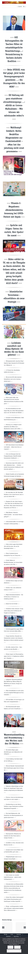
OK (10, 947)
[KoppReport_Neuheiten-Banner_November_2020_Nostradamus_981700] (14, 773)
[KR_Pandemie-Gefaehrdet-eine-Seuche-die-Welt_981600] (14, 820)
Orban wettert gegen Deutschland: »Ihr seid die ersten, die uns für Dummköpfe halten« (13, 546)
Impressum (18, 934)
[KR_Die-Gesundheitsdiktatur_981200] (14, 616)
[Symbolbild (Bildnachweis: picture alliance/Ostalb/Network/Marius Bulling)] (14, 306)
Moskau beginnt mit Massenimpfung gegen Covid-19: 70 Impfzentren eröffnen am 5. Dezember (14, 656)
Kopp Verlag (16, 936)
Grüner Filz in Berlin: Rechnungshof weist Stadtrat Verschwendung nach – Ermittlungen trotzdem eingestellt (13, 899)
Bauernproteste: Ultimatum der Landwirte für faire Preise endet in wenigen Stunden (12, 836)
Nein (17, 947)
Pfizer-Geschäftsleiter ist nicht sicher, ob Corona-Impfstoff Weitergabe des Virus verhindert (14, 692)
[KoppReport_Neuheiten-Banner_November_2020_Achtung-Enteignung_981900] (14, 384)
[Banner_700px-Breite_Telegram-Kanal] (14, 529)
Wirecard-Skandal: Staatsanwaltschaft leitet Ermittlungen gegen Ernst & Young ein (14, 768)
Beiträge (5, 934)
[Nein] (26, 945)
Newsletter (8, 936)
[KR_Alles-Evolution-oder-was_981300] (14, 862)
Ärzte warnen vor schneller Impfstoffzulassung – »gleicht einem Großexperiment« (12, 877)
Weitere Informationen (14, 950)
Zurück (20, 6)
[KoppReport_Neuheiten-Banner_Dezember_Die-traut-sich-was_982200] (14, 567)
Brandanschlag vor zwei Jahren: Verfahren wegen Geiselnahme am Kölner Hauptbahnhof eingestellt (13, 806)
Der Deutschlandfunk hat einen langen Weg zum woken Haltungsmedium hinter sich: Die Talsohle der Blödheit (14, 410)
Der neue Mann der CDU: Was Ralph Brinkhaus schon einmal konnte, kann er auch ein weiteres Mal (13, 494)
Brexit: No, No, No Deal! (12, 603)
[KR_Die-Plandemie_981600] (14, 431)
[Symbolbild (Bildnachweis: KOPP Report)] (14, 325)
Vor (24, 6)
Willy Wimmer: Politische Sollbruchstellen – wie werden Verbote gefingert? (13, 514)
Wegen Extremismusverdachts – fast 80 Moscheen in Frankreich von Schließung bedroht (13, 596)
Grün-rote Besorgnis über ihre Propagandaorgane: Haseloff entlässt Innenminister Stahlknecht (12, 456)
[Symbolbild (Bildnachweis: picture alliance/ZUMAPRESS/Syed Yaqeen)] (14, 714)
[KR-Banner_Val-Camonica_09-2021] (14, 661)
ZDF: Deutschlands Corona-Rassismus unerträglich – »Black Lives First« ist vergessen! (13, 447)
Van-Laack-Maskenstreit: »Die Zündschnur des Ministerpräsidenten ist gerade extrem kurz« (13, 815)
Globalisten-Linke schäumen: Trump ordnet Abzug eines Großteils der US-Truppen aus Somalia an (13, 610)
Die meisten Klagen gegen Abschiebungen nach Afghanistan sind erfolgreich (13, 752)
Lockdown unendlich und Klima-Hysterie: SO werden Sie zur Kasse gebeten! (14, 349)
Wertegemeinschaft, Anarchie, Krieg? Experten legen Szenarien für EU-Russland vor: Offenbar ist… (14, 363)
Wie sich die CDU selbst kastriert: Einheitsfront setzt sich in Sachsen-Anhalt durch (13, 379)
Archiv (11, 934)
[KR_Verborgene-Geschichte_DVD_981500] (14, 479)
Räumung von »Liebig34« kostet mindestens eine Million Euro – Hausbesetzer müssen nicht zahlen (13, 426)
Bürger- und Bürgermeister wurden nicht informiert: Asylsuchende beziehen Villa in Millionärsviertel (13, 908)
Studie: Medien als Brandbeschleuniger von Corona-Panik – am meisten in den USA (13, 562)
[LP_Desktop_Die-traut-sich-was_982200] (14, 156)
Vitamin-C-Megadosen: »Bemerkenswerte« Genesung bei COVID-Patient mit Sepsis (14, 210)
